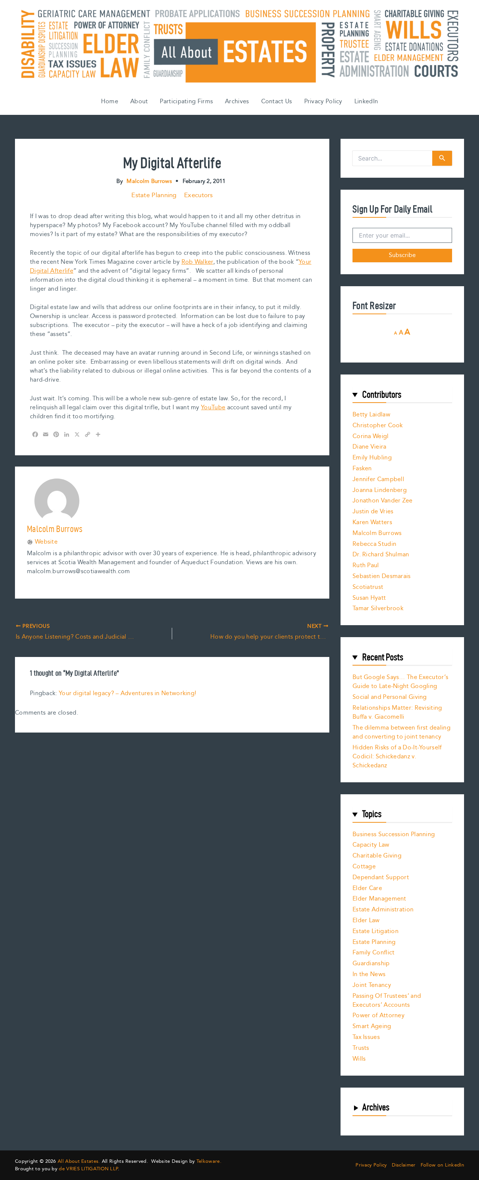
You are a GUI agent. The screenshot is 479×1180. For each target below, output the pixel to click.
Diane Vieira (370, 447)
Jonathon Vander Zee (383, 500)
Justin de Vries (373, 511)
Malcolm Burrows (377, 533)
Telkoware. (209, 1161)
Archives (237, 101)
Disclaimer (404, 1165)
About (139, 101)
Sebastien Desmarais (382, 576)
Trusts (361, 1048)
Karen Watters (372, 522)
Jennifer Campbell (378, 479)
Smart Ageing (372, 1026)
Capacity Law (371, 845)
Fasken (362, 468)
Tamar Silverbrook (378, 608)
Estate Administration (383, 909)
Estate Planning (154, 195)
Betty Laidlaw (371, 414)
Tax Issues (366, 1037)
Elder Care (367, 888)
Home (109, 101)
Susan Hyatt (369, 598)
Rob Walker (197, 262)
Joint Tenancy (372, 985)
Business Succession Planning (394, 834)
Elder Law (366, 920)
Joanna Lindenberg (380, 490)
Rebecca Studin (374, 544)
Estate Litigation (376, 931)
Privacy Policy (323, 101)
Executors (198, 195)
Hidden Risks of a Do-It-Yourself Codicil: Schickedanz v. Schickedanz (397, 756)
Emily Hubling (372, 457)
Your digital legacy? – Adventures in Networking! (127, 693)
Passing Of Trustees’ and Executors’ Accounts (387, 1000)
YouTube (213, 407)
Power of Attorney (379, 1015)
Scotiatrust (368, 587)
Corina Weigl (371, 436)
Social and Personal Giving (390, 697)
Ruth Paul (366, 565)
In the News (369, 974)
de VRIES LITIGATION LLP (88, 1169)
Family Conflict (374, 952)
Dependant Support (381, 877)
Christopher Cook (378, 425)
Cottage (364, 866)
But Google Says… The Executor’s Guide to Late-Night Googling (400, 682)
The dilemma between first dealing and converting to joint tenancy (402, 732)
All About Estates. (79, 1161)
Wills (359, 1059)
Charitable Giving (377, 855)
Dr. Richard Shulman (381, 554)
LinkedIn (366, 101)
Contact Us (276, 101)
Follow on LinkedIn (442, 1165)
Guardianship (371, 963)
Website (46, 542)
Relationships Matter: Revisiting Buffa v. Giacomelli (397, 712)
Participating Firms (186, 101)
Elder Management (379, 899)
